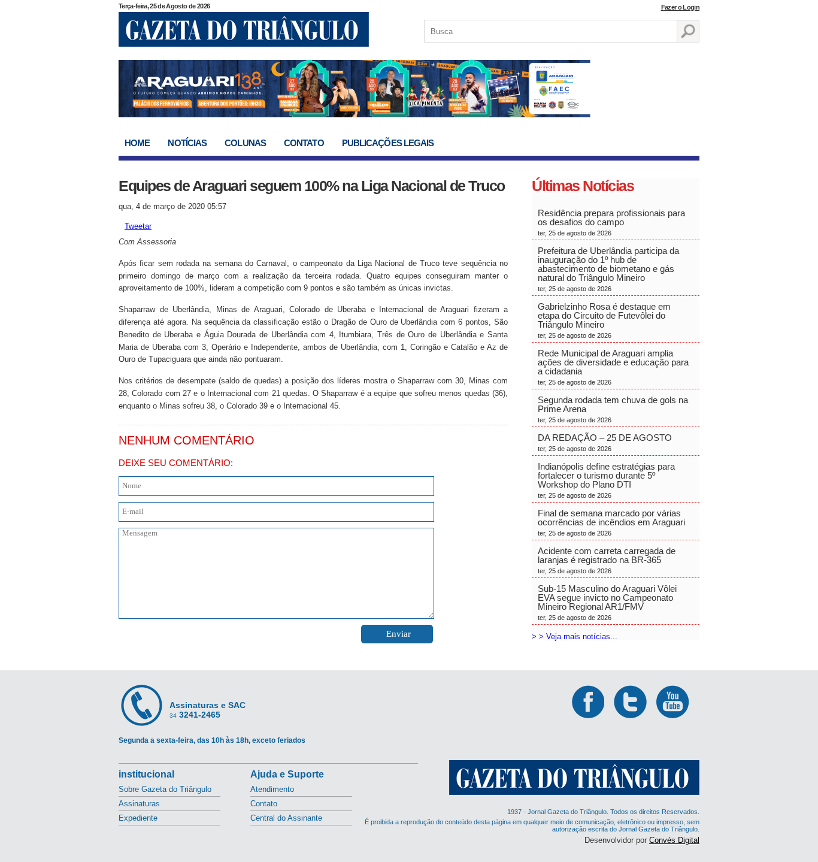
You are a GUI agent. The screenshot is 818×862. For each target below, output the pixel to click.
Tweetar (138, 226)
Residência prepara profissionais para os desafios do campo (611, 222)
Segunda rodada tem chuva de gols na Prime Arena (613, 409)
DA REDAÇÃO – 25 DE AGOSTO (605, 442)
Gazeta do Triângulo (244, 29)
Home (137, 143)
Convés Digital (674, 840)
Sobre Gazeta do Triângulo (165, 789)
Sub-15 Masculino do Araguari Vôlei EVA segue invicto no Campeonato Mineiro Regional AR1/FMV (607, 602)
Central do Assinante (286, 817)
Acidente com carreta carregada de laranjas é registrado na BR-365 (606, 560)
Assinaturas (139, 803)
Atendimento (272, 789)
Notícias (187, 143)
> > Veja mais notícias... (574, 636)
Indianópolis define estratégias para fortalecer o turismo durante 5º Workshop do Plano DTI (606, 480)
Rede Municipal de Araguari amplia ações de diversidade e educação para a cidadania (613, 367)
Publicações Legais (388, 143)
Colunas (245, 143)
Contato (304, 143)
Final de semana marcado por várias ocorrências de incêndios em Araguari (611, 522)
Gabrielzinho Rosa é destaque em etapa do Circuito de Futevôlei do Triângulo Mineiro (604, 320)
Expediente (138, 817)
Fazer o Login (680, 7)
